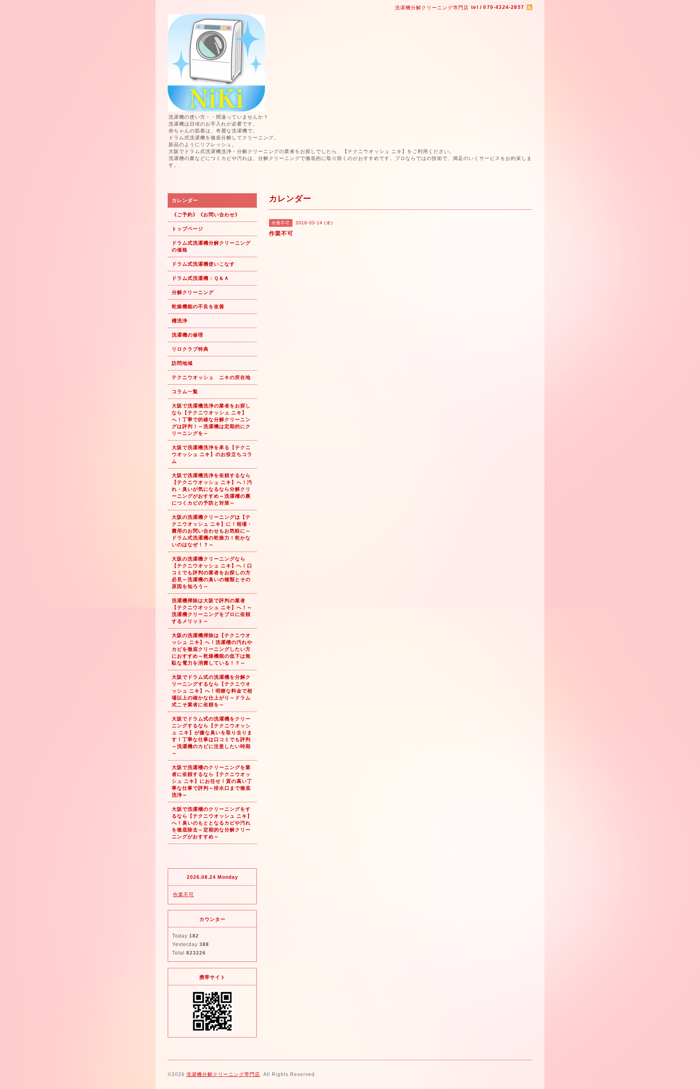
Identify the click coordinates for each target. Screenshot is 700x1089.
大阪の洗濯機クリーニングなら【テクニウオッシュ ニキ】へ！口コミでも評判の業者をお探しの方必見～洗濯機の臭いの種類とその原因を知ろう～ (212, 572)
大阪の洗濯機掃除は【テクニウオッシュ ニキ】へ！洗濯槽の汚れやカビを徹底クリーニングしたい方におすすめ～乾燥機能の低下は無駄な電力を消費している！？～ (212, 649)
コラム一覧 (185, 391)
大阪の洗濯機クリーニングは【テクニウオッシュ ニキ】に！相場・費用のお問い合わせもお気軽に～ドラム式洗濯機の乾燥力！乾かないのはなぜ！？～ (212, 531)
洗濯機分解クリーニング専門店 (223, 1074)
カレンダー (185, 200)
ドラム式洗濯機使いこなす (203, 264)
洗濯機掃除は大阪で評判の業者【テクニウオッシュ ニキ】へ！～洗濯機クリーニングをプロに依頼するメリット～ (212, 611)
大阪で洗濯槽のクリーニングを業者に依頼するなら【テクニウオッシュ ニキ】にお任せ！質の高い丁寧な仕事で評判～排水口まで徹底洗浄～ (212, 781)
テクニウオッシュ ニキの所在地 (211, 377)
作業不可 (183, 894)
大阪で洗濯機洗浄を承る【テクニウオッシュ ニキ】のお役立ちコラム (212, 454)
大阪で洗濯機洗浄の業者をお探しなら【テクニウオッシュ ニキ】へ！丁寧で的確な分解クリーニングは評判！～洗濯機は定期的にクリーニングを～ (211, 419)
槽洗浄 (180, 321)
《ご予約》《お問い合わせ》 (206, 214)
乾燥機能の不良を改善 (198, 306)
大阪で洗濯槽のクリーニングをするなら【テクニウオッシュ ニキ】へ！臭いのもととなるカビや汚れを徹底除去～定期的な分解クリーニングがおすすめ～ (212, 823)
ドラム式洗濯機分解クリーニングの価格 (211, 246)
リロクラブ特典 (190, 349)
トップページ (187, 229)
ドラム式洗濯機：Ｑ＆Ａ (200, 278)
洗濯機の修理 (187, 335)
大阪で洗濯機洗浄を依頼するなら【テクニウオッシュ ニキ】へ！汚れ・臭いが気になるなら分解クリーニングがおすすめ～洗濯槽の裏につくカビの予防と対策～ (212, 489)
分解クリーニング (193, 292)
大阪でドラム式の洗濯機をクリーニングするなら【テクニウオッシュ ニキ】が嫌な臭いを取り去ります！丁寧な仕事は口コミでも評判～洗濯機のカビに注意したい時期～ (212, 736)
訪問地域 (182, 363)
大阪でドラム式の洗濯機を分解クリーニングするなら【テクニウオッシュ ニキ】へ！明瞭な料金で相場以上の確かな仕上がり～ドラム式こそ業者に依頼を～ (212, 691)
